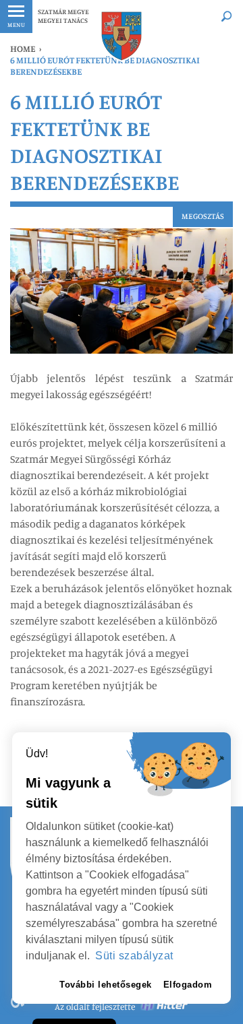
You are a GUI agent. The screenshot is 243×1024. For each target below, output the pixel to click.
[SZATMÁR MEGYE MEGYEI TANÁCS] (120, 36)
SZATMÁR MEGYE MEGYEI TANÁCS (63, 15)
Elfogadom (188, 985)
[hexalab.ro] (164, 1006)
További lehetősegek (105, 985)
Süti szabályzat (134, 955)
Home (22, 48)
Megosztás (203, 216)
